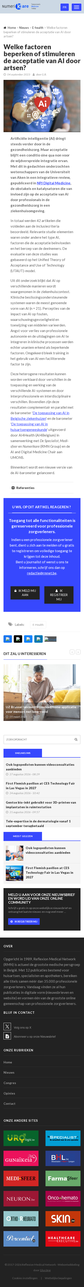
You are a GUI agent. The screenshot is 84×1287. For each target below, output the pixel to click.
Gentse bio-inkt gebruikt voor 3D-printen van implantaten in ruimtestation (41, 805)
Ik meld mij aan (27, 593)
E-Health (38, 624)
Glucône (45, 1270)
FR (64, 7)
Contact (9, 1103)
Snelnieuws (23, 753)
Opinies (9, 1093)
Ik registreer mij (59, 595)
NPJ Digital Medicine (53, 183)
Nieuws (24, 27)
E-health (37, 27)
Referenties (25, 488)
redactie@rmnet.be (41, 573)
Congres (10, 1083)
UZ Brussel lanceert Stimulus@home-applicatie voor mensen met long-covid (41, 709)
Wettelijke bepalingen (58, 1278)
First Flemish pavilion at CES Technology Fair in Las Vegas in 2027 (40, 786)
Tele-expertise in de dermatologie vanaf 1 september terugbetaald (38, 823)
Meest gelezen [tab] (23, 836)
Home (12, 27)
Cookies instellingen (25, 1278)
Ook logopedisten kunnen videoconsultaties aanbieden (40, 767)
